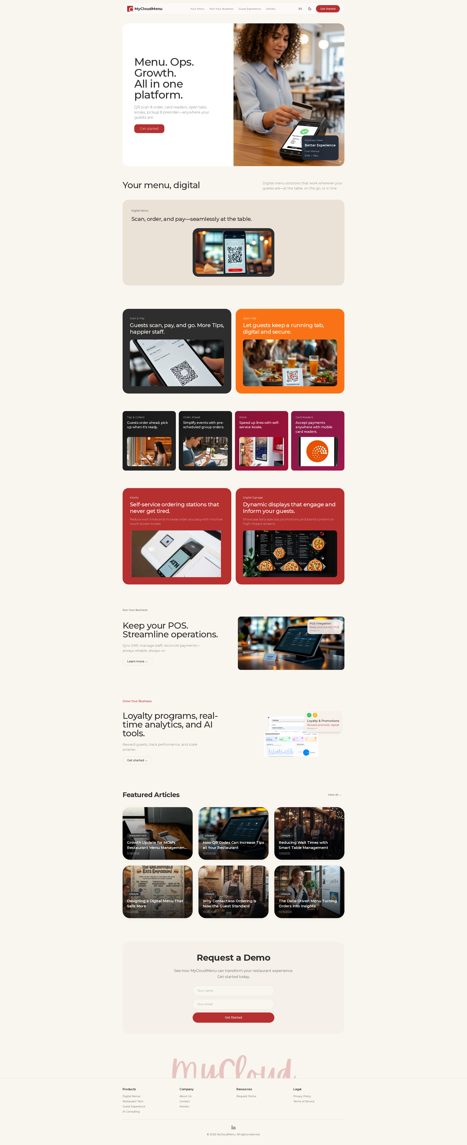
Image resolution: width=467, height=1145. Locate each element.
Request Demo (246, 1096)
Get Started (327, 8)
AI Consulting (131, 1111)
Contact (185, 1101)
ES (300, 8)
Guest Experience (249, 8)
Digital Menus (131, 1096)
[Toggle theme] (309, 8)
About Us (185, 1096)
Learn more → (137, 661)
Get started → (137, 760)
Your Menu (197, 8)
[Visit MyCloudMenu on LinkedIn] (233, 1127)
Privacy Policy (302, 1096)
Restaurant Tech (133, 1101)
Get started (149, 129)
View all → (334, 794)
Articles (270, 8)
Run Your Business (221, 8)
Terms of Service (303, 1101)
